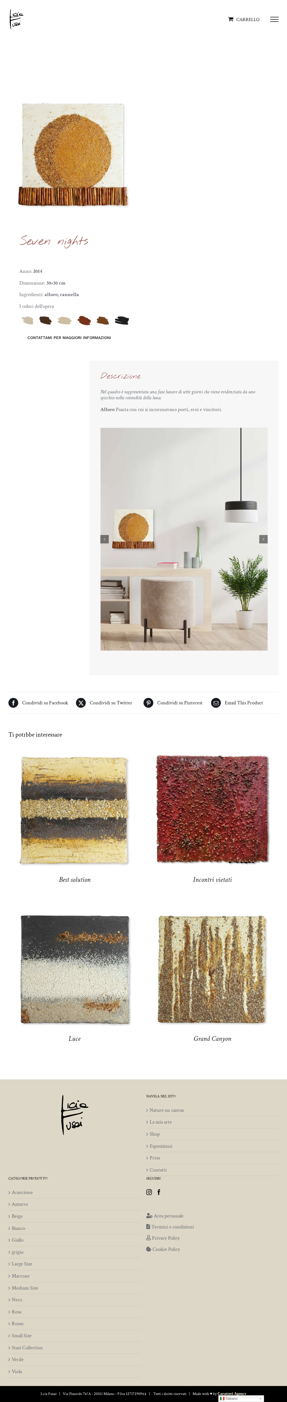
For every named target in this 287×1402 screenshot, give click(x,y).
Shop (155, 1134)
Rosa (16, 1312)
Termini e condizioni (172, 1227)
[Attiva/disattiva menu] (274, 19)
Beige (17, 1216)
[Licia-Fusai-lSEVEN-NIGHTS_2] (184, 539)
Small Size (22, 1336)
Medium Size (25, 1288)
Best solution (75, 879)
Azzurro (20, 1204)
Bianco (18, 1228)
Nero (17, 1300)
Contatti (158, 1170)
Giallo (18, 1240)
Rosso (18, 1324)
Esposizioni (161, 1146)
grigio (18, 1252)
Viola (17, 1372)
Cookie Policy (166, 1249)
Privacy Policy (166, 1238)
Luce (74, 1038)
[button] (104, 539)
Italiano (230, 1398)
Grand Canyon (212, 1038)
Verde (18, 1360)
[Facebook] (159, 1192)
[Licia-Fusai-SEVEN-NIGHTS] (73, 154)
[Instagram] (149, 1192)
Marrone (21, 1276)
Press (155, 1158)
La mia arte (161, 1122)
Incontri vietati (212, 879)
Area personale (169, 1216)
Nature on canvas (167, 1110)
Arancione (22, 1192)
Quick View (75, 812)
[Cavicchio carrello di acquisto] (245, 19)
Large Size (22, 1264)
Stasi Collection (27, 1348)
